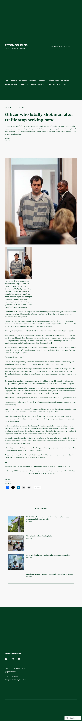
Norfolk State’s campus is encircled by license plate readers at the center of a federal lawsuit (49, 518)
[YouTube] (19, 659)
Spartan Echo (16, 44)
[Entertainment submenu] (18, 84)
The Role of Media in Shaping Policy (39, 536)
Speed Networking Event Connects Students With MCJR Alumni (49, 574)
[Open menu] (76, 46)
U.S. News (19, 108)
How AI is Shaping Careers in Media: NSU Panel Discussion (48, 555)
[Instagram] (12, 659)
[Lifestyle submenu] (29, 84)
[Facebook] (6, 659)
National (9, 108)
